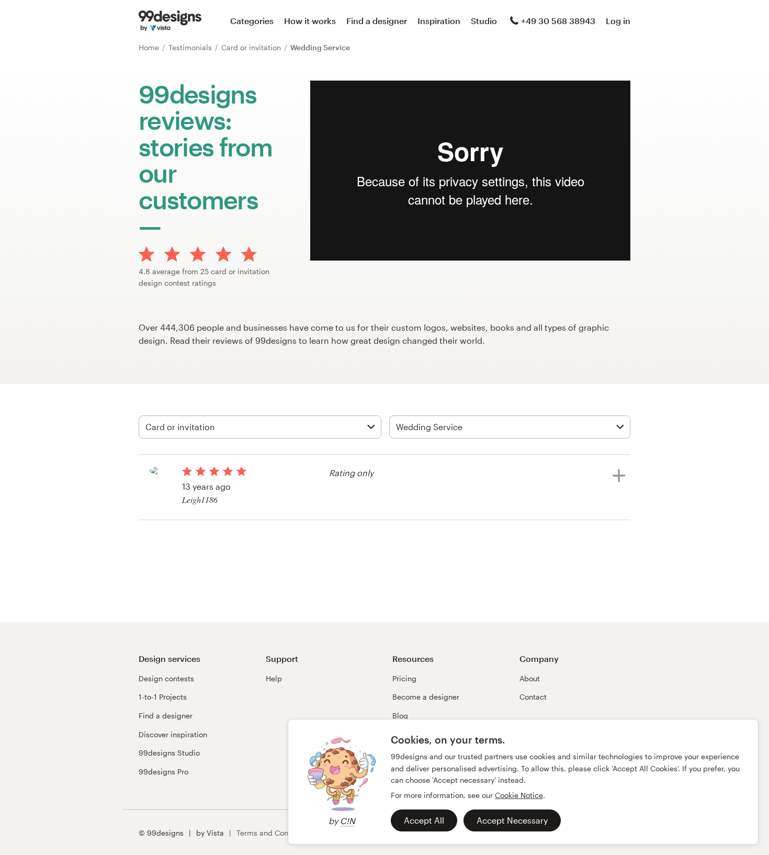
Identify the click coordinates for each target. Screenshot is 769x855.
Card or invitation (252, 47)
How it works (310, 21)
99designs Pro (163, 771)
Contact (533, 696)
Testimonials (191, 47)
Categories (252, 21)
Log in (618, 21)
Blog (400, 715)
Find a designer (376, 21)
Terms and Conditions (274, 832)
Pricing (404, 678)
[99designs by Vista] (170, 20)
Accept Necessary (512, 820)
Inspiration (438, 21)
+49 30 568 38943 (558, 21)
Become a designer (425, 696)
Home (150, 47)
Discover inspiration (173, 734)
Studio (484, 21)
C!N (347, 821)
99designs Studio (169, 752)
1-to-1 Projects (163, 696)
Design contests (166, 678)
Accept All (424, 820)
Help (274, 678)
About (529, 678)
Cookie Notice (519, 795)
